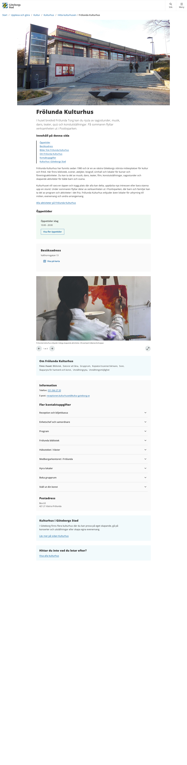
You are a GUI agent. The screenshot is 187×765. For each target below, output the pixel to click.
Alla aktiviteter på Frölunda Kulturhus (56, 202)
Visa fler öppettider (52, 231)
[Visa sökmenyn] (170, 5)
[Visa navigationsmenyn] (181, 5)
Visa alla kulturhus (49, 555)
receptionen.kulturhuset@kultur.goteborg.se (68, 395)
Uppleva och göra (20, 15)
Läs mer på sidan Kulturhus (54, 535)
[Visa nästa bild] (52, 348)
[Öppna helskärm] (148, 348)
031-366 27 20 (54, 390)
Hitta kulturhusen (67, 15)
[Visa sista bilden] (39, 348)
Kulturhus (49, 15)
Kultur (36, 15)
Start (4, 15)
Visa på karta (53, 261)
